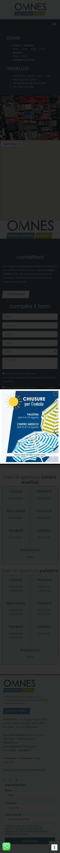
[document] (30, 426)
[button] (55, 393)
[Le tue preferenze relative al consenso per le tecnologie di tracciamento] (54, 847)
